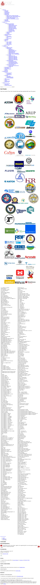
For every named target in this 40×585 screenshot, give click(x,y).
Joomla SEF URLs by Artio (3, 536)
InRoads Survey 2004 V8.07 (13, 58)
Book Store (6, 70)
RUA (7, 37)
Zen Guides (6, 46)
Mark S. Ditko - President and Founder (12, 15)
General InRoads (7, 79)
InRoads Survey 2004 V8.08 (13, 57)
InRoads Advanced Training (13, 25)
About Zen (4, 9)
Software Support (9, 36)
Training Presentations (10, 77)
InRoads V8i (10, 49)
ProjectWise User (11, 29)
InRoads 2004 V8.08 (12, 51)
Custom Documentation (8, 34)
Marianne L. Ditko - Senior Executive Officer (13, 16)
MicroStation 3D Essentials (13, 28)
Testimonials (6, 20)
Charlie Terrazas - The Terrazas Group (12, 17)
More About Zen (7, 12)
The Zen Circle (7, 14)
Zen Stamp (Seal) (7, 21)
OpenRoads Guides (9, 47)
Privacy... (4, 583)
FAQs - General (9, 43)
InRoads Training (11, 24)
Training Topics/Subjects (10, 23)
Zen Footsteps (9, 73)
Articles (6, 80)
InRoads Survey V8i (12, 55)
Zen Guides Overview (8, 67)
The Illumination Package (12, 61)
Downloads (6, 75)
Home (3, 537)
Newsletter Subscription (8, 85)
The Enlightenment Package (13, 62)
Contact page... (18, 570)
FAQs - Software (9, 44)
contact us (21, 560)
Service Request (15, 560)
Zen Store (3, 45)
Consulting (6, 35)
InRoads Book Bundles (10, 60)
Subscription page (20, 576)
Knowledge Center (5, 71)
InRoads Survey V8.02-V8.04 (13, 59)
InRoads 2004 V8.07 (12, 52)
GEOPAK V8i (11, 66)
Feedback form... (22, 567)
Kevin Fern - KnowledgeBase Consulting (13, 18)
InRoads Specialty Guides (10, 64)
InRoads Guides (9, 48)
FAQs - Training (9, 41)
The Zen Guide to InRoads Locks (14, 65)
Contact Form (7, 84)
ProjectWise (6, 40)
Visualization (6, 39)
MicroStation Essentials (12, 27)
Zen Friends (6, 19)
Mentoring (8, 32)
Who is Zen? (6, 10)
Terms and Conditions (8, 68)
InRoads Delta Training (12, 26)
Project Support (9, 38)
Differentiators (7, 13)
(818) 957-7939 (5, 553)
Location (8, 33)
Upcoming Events (7, 81)
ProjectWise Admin (11, 30)
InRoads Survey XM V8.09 (13, 56)
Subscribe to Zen (9, 74)
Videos (6, 78)
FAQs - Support (9, 42)
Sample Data (8, 76)
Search (13, 86)
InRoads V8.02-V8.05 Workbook (14, 53)
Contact (3, 82)
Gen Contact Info (7, 83)
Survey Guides (9, 54)
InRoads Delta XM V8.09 (12, 50)
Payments (6, 69)
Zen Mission (6, 11)
